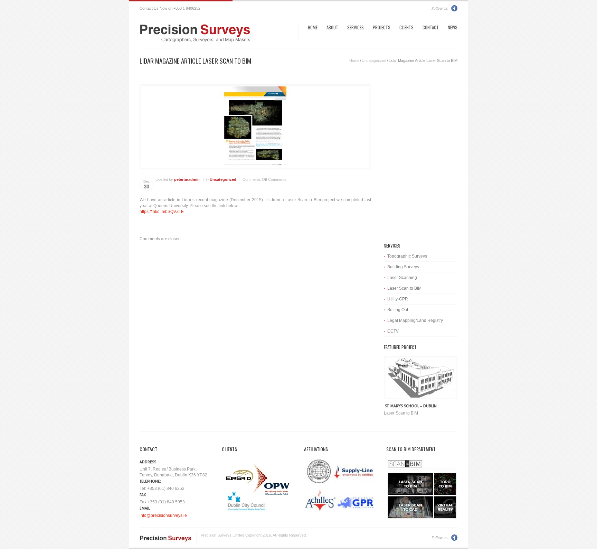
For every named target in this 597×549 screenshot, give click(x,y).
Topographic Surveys (407, 256)
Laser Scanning (402, 277)
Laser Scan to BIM (404, 288)
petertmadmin (187, 179)
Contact (431, 27)
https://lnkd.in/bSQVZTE (162, 211)
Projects (381, 27)
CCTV (393, 331)
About (332, 27)
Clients (406, 27)
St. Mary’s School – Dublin (411, 406)
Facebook (454, 8)
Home (313, 27)
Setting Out (397, 309)
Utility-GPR (397, 299)
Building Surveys (403, 266)
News (452, 27)
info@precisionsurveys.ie (163, 515)
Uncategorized (374, 60)
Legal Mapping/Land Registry (415, 320)
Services (355, 27)
